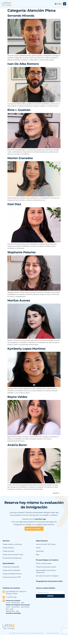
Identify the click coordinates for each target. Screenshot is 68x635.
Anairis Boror (17, 445)
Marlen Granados (20, 158)
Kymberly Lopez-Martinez (26, 348)
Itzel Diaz (14, 204)
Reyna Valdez (17, 397)
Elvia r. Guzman (18, 110)
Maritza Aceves (18, 300)
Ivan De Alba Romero (23, 64)
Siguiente (57, 493)
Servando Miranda (20, 15)
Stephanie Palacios (21, 252)
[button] (64, 3)
